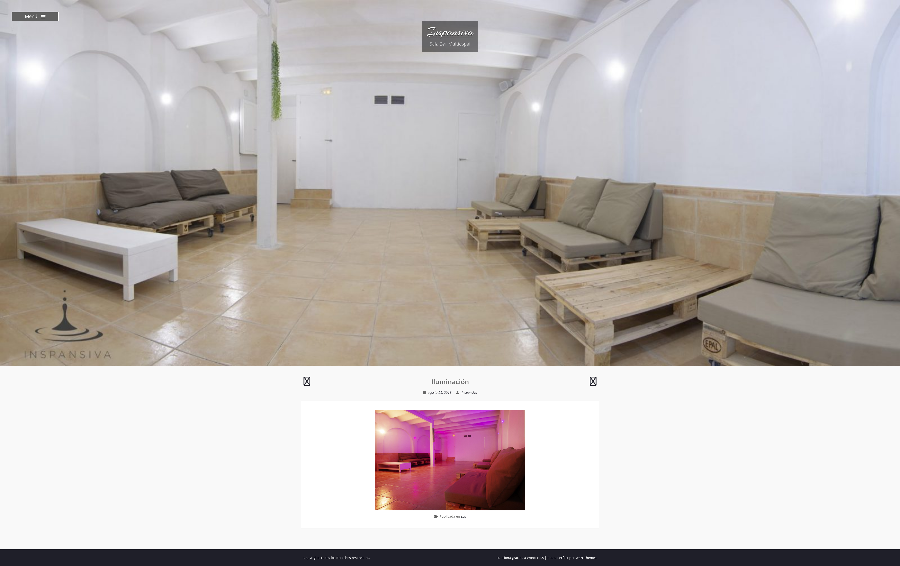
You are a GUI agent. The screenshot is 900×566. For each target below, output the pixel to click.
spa (463, 516)
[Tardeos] (593, 383)
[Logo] (307, 383)
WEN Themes (586, 557)
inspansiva (469, 392)
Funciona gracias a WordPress (520, 557)
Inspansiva (450, 31)
